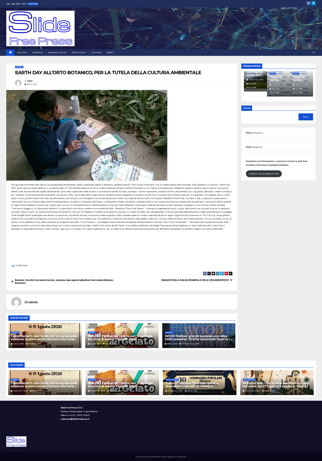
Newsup (170, 457)
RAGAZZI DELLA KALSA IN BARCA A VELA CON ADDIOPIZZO (195, 280)
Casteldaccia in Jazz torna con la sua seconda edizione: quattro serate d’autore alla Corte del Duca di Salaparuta (44, 339)
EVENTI (110, 52)
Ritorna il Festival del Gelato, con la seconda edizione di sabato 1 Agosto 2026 (120, 337)
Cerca (246, 108)
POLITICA (22, 52)
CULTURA (96, 52)
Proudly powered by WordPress (148, 457)
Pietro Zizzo (34, 344)
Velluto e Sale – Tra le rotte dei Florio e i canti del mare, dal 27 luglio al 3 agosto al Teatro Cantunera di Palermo (276, 386)
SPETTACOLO (79, 52)
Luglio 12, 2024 (256, 80)
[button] (314, 52)
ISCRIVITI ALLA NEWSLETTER (264, 173)
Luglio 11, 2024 (279, 80)
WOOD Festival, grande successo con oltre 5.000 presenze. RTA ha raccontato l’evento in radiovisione (198, 339)
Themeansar (181, 457)
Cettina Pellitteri (190, 344)
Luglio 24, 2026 (98, 391)
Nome (254, 132)
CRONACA (37, 52)
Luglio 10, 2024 (302, 80)
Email (254, 147)
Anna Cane (192, 391)
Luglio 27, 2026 (20, 391)
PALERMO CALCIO (57, 52)
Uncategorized (172, 379)
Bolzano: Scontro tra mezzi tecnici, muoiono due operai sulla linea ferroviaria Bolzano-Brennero (64, 281)
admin (30, 81)
